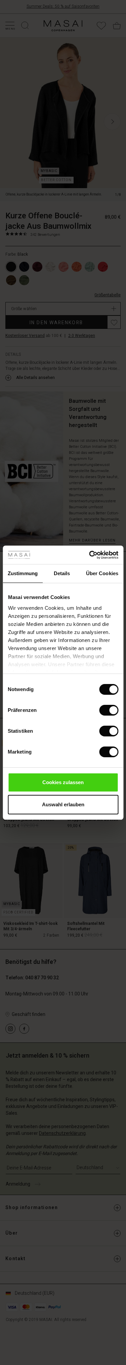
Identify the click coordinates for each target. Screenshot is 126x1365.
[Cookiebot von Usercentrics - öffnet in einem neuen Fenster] (89, 555)
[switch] (108, 710)
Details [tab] (62, 573)
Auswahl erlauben (63, 804)
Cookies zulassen (63, 782)
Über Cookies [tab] (102, 573)
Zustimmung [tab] (23, 573)
